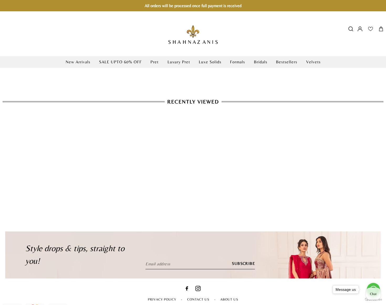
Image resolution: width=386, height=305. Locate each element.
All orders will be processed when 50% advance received (193, 70)
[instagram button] (198, 289)
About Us (229, 299)
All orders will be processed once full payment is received (193, 5)
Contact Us (198, 299)
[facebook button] (187, 289)
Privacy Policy (162, 299)
